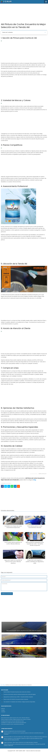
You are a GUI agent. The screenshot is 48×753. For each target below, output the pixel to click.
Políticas (3, 708)
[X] (8, 486)
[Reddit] (18, 486)
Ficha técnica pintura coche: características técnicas (12, 724)
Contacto (3, 711)
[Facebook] (2, 486)
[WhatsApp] (12, 486)
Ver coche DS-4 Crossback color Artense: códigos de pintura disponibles (19, 701)
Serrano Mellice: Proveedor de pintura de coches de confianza (17, 692)
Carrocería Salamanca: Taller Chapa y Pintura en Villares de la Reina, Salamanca (30, 736)
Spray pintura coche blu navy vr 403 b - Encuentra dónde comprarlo (18, 696)
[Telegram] (15, 486)
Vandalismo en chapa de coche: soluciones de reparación (13, 722)
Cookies (3, 710)
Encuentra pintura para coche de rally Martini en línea (12, 721)
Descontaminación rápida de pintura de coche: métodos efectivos (15, 717)
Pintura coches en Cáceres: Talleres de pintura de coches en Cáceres (15, 719)
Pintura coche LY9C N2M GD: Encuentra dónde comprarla (16, 699)
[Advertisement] (24, 13)
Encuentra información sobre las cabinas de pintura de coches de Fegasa (20, 694)
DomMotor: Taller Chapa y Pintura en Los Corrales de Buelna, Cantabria (23, 742)
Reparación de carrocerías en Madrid (17, 731)
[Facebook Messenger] (5, 486)
